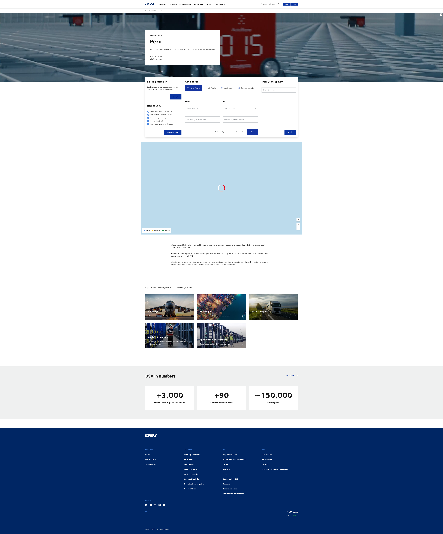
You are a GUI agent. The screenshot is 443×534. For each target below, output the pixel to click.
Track (294, 4)
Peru (160, 10)
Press (225, 474)
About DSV (198, 4)
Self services (150, 464)
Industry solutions (192, 454)
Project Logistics (191, 474)
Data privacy (267, 459)
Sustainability (185, 4)
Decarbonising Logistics (194, 483)
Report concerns (230, 488)
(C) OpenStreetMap (292, 232)
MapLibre (282, 232)
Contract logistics (191, 479)
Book (286, 4)
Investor (226, 469)
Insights (173, 4)
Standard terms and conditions (275, 469)
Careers (209, 4)
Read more (290, 375)
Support (226, 483)
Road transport (259, 311)
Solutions (163, 4)
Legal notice (267, 454)
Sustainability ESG (230, 479)
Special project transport (213, 339)
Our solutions (190, 488)
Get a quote (150, 459)
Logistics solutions (158, 337)
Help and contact (230, 454)
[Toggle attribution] (299, 232)
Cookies (265, 464)
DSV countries (150, 10)
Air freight (154, 311)
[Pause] (441, 14)
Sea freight (206, 311)
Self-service (220, 4)
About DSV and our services (234, 459)
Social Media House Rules (233, 493)
